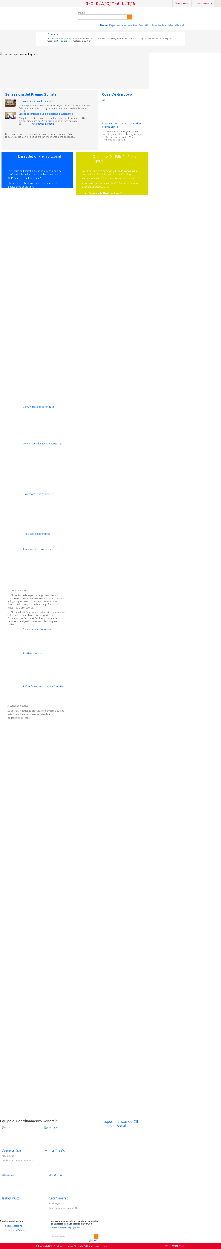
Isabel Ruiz (10, 1198)
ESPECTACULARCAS (108, 398)
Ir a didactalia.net (173, 25)
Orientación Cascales (124, 493)
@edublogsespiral (14, 1226)
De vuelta (115, 214)
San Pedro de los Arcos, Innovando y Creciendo (108, 248)
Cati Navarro (58, 1198)
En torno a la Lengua (124, 414)
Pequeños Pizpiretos (122, 300)
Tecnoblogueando (120, 386)
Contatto (144, 25)
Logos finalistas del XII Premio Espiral (120, 1123)
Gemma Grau (12, 1151)
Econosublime (123, 498)
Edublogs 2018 (107, 193)
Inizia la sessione (204, 3)
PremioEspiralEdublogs (16, 1230)
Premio (156, 25)
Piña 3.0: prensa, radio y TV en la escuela (109, 345)
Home (104, 25)
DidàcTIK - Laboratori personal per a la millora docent (110, 220)
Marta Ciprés (55, 1151)
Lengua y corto (118, 434)
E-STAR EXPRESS (120, 462)
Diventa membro (182, 3)
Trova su (81, 13)
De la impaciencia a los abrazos (36, 101)
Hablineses (118, 390)
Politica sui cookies (92, 1246)
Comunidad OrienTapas (113, 261)
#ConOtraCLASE (124, 419)
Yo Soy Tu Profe (119, 410)
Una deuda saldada (43, 123)
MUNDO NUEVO (121, 281)
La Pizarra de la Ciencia (122, 241)
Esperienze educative (123, 25)
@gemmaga (8, 1156)
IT (217, 3)
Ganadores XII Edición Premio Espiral (116, 159)
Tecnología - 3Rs (124, 373)
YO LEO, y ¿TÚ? (120, 466)
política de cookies (62, 41)
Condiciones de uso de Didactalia (68, 1246)
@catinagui (54, 1203)
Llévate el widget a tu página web (66, 1228)
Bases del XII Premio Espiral (39, 156)
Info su (104, 1246)
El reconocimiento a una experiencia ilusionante (46, 113)
